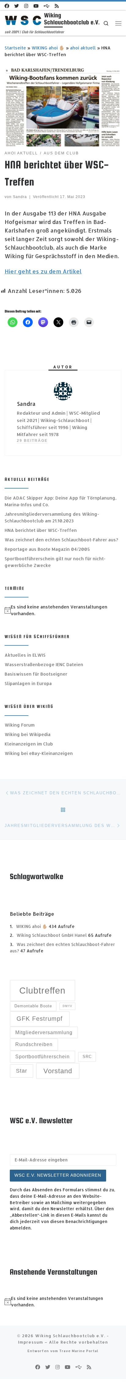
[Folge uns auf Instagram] (26, 5)
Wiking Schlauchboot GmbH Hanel (52, 935)
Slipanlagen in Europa (28, 683)
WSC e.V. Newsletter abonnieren (57, 1175)
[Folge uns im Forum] (47, 5)
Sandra (20, 197)
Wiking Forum (20, 725)
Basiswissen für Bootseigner (36, 674)
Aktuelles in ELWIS (25, 655)
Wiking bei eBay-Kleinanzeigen (39, 753)
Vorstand (57, 1071)
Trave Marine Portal (78, 1350)
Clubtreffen (42, 990)
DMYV (67, 1006)
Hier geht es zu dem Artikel (43, 271)
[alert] (63, 610)
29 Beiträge (32, 441)
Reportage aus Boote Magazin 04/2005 (47, 549)
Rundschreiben (34, 1044)
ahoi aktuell (83, 48)
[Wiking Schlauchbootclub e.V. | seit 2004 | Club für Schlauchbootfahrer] (23, 19)
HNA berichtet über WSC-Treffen (41, 530)
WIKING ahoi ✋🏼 (48, 48)
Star (21, 1070)
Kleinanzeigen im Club (29, 744)
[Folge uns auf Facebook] (7, 5)
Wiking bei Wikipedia (27, 734)
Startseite (15, 48)
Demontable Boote (33, 1006)
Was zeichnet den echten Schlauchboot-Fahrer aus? (61, 540)
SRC (87, 1056)
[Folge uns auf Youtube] (36, 5)
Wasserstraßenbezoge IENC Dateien (44, 664)
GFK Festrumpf (40, 1018)
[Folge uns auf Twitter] (16, 5)
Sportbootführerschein (42, 1056)
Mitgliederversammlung (43, 1032)
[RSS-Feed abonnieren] (57, 5)
